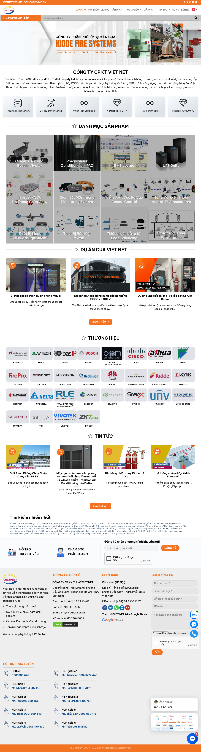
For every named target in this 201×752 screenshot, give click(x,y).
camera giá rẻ (144, 524)
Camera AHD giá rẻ (68, 524)
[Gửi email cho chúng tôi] (190, 2)
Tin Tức (163, 9)
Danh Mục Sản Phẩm (17, 17)
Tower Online (121, 531)
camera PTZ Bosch (18, 529)
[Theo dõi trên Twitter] (187, 2)
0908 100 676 (71, 607)
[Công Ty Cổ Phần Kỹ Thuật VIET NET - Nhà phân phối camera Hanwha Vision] (8, 9)
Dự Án (175, 9)
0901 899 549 (33, 713)
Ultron (132, 531)
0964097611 (84, 700)
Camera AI (84, 524)
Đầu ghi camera (60, 534)
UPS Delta (162, 531)
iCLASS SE (163, 529)
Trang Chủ (79, 9)
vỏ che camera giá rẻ (19, 534)
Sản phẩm (116, 9)
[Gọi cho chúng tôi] (116, 607)
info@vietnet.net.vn (72, 612)
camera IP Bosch (109, 526)
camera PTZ (180, 526)
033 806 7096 (82, 688)
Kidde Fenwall (175, 529)
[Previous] (8, 43)
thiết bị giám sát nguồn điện (77, 531)
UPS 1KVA (140, 531)
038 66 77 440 (88, 675)
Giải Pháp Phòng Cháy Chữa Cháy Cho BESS (28, 474)
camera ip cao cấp (127, 526)
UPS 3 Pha (151, 531)
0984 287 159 (31, 688)
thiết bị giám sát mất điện (50, 531)
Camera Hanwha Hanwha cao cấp (26, 526)
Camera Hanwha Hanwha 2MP (167, 524)
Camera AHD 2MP (49, 524)
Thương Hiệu (132, 9)
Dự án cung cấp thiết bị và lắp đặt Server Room (165, 297)
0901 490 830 (35, 726)
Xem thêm (112, 91)
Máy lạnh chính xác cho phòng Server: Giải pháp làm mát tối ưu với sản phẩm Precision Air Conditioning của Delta (76, 478)
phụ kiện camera (17, 531)
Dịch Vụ (105, 9)
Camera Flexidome (128, 524)
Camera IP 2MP (92, 526)
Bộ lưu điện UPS (32, 524)
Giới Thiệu (93, 9)
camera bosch (96, 524)
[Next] (193, 43)
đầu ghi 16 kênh (77, 534)
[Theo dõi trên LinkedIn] (193, 2)
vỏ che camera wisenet (41, 534)
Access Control (17, 524)
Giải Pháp (149, 9)
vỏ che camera (175, 531)
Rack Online (31, 531)
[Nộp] (195, 18)
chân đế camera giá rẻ (55, 529)
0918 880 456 (30, 700)
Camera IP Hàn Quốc (164, 526)
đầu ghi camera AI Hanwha (97, 534)
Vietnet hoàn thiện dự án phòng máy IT (36, 295)
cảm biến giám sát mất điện (104, 529)
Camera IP (79, 526)
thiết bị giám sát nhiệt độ (102, 531)
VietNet (111, 111)
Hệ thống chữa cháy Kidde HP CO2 (124, 474)
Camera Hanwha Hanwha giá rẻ (58, 526)
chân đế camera (36, 529)
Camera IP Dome (145, 526)
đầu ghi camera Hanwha (123, 534)
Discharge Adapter (148, 529)
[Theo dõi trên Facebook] (184, 2)
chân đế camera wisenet (78, 529)
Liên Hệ (185, 9)
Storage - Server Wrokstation (171, 235)
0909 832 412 (87, 713)
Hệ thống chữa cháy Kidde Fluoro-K (172, 474)
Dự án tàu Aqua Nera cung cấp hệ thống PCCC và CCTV (100, 297)
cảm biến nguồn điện (128, 529)
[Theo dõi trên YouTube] (196, 2)
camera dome (111, 524)
